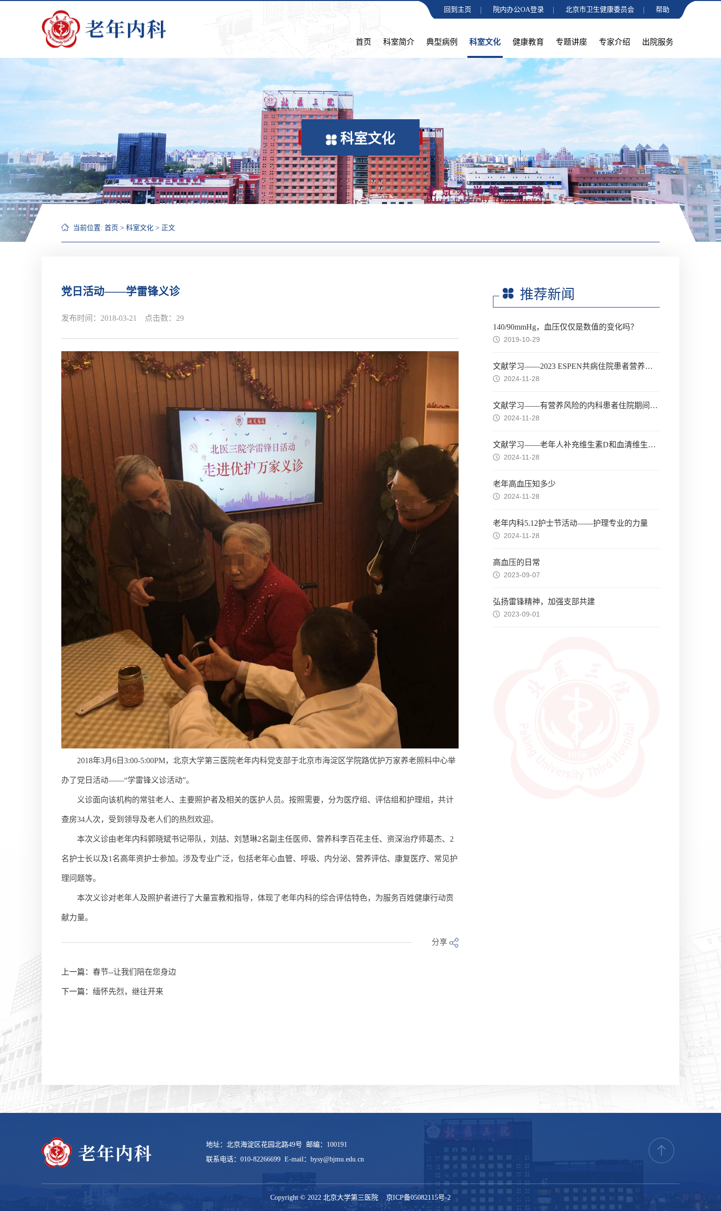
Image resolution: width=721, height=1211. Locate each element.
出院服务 (657, 42)
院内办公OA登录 (518, 9)
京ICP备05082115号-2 (418, 1197)
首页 (363, 42)
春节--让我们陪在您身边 (134, 972)
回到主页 (457, 9)
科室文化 (485, 42)
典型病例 (442, 42)
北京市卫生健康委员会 (600, 9)
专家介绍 (614, 42)
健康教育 (528, 42)
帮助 (663, 9)
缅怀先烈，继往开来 (128, 991)
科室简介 (398, 42)
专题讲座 (571, 42)
